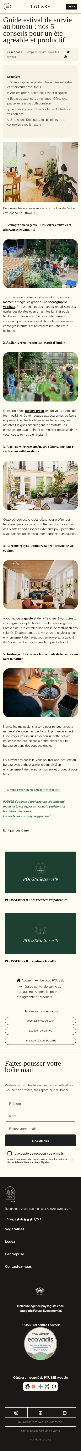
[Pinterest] (40, 1412)
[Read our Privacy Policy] (71, 1159)
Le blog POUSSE (52, 980)
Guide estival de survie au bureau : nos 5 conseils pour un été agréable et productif (39, 992)
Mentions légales (40, 1439)
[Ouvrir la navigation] (7, 6)
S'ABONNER (40, 1141)
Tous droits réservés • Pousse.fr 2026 (41, 1421)
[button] (40, 1229)
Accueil (27, 980)
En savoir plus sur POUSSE (41, 1040)
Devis (71, 6)
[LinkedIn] (64, 1412)
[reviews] (40, 1219)
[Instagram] (16, 1412)
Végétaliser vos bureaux (40, 1020)
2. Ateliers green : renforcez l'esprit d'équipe (37, 93)
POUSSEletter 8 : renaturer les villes (30, 961)
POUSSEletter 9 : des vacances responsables (36, 900)
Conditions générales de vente (40, 1430)
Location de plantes (40, 1030)
